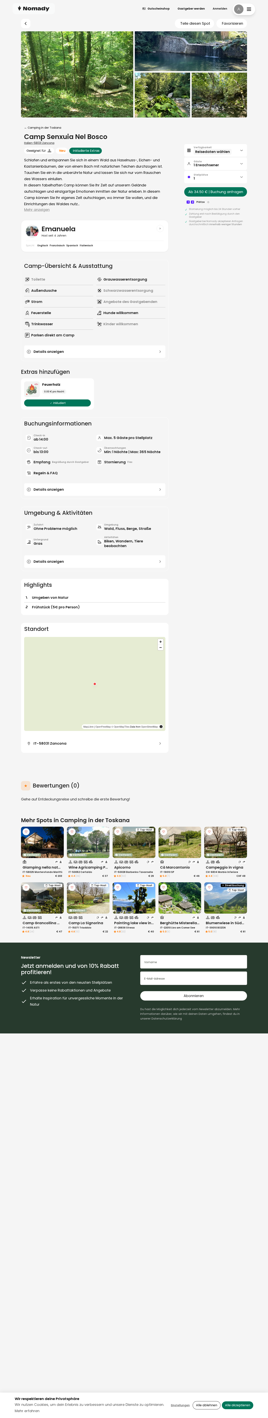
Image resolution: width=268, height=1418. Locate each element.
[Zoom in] (160, 642)
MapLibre (88, 726)
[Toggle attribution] (161, 726)
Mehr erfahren (27, 1410)
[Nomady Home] (33, 8)
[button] (94, 684)
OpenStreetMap (149, 726)
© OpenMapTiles (120, 726)
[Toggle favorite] (26, 831)
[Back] (25, 23)
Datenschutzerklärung (166, 1019)
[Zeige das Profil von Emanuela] (160, 228)
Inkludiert (59, 403)
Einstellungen (180, 1405)
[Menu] (243, 9)
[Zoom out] (160, 647)
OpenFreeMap (103, 726)
